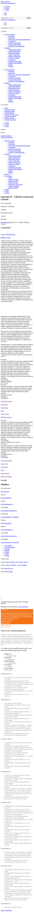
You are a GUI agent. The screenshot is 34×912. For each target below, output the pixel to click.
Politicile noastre (9, 118)
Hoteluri (10, 66)
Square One (4, 404)
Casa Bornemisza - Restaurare (10, 517)
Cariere (7, 124)
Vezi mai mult (5, 491)
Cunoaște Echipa (10, 109)
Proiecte (7, 8)
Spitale (10, 65)
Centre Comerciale (13, 54)
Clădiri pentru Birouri (14, 49)
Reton (2, 411)
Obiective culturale (14, 58)
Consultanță (11, 41)
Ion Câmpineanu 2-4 (7, 504)
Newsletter (9, 571)
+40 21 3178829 (22, 565)
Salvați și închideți (6, 910)
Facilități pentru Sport (14, 61)
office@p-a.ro (9, 568)
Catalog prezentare (10, 116)
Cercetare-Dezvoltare (14, 44)
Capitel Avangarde (6, 401)
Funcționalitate (11, 663)
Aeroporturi (11, 59)
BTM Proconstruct (6, 417)
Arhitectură (11, 38)
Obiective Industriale (14, 56)
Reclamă (9, 670)
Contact (7, 10)
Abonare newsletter (10, 120)
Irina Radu (4, 396)
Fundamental (11, 659)
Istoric (6, 108)
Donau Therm (5, 414)
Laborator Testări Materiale (16, 46)
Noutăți (7, 123)
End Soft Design (23, 607)
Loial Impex (4, 408)
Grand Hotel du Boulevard (9, 510)
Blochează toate (11, 656)
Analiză (9, 666)
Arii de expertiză (9, 69)
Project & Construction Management (19, 39)
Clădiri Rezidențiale (14, 51)
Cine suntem (8, 176)
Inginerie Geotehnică (14, 43)
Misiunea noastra (10, 111)
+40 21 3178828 (11, 565)
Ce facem (7, 6)
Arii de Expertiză (10, 34)
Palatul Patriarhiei (6, 498)
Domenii (7, 48)
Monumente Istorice (14, 53)
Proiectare (11, 36)
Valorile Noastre (9, 113)
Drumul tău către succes (12, 114)
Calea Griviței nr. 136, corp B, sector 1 (16, 562)
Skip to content (5, 1)
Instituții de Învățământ (15, 63)
